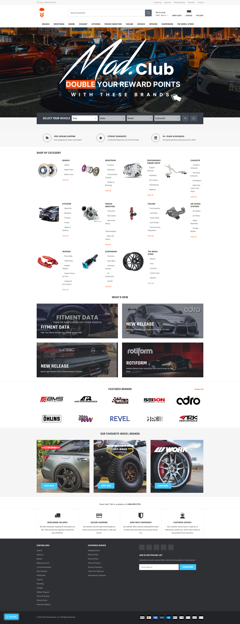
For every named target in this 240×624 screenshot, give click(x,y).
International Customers (97, 575)
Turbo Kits (111, 211)
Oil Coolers (153, 180)
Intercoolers (111, 216)
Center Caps (154, 273)
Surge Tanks (154, 218)
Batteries (152, 190)
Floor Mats (68, 256)
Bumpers (67, 213)
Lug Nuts (153, 268)
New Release (55, 366)
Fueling (129, 24)
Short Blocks (154, 185)
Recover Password (95, 567)
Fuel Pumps (154, 222)
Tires (152, 264)
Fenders (67, 218)
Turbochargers (110, 231)
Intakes (141, 24)
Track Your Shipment (96, 571)
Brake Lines (68, 174)
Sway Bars (111, 261)
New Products (42, 571)
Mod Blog (40, 584)
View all (65, 180)
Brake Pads (68, 170)
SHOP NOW (49, 485)
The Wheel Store (185, 24)
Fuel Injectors (155, 208)
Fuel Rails (154, 213)
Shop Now (163, 485)
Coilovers (110, 256)
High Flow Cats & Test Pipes (195, 188)
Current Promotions (44, 567)
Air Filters (196, 216)
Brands (39, 559)
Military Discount (43, 563)
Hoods (66, 222)
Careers (40, 580)
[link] (48, 170)
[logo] (42, 13)
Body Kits (68, 208)
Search (39, 550)
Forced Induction (113, 24)
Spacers (153, 278)
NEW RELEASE (140, 324)
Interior (153, 24)
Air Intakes (197, 211)
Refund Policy (93, 555)
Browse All (199, 389)
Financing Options (43, 604)
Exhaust (83, 24)
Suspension (167, 24)
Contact (200, 2)
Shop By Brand (179, 2)
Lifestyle (40, 588)
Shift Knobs (68, 261)
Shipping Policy (94, 550)
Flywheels (111, 170)
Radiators (153, 175)
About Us (40, 555)
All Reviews (41, 575)
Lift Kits (110, 281)
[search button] (148, 13)
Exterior (96, 24)
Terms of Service (43, 596)
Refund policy (42, 600)
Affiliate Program (43, 592)
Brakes (45, 24)
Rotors (66, 165)
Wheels (153, 259)
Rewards (191, 2)
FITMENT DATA (55, 327)
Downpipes (197, 180)
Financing (158, 2)
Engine (71, 24)
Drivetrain (59, 24)
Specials (167, 2)
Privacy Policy (93, 559)
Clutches (110, 165)
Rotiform (136, 363)
